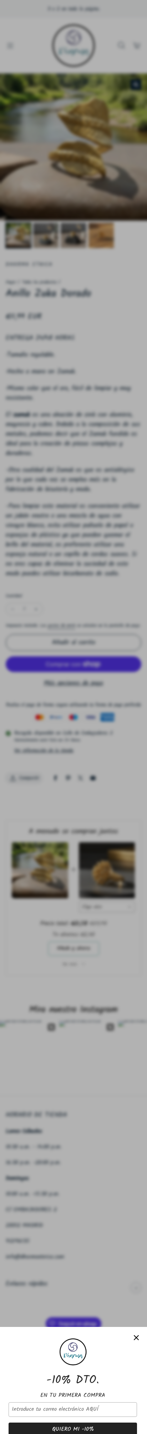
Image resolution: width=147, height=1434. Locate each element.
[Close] (136, 1338)
